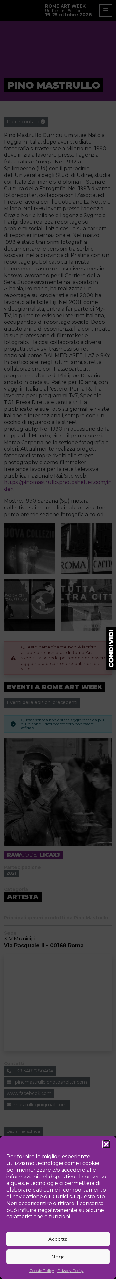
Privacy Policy (70, 1270)
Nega (58, 1257)
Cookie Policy (41, 1270)
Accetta (58, 1239)
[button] (106, 1144)
